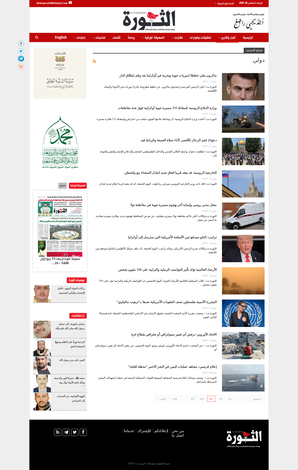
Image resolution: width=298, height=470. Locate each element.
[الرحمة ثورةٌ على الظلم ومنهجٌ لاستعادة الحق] (42, 347)
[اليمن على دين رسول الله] (42, 365)
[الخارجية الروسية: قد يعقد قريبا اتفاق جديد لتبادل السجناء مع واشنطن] (243, 183)
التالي (162, 399)
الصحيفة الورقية (155, 37)
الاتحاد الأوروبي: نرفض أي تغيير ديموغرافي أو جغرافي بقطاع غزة (174, 334)
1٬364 (174, 399)
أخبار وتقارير (228, 37)
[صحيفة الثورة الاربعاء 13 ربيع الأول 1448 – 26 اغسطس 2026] (60, 225)
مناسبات (100, 37)
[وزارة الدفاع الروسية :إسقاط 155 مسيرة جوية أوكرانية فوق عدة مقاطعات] (243, 119)
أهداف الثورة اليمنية (225, 3)
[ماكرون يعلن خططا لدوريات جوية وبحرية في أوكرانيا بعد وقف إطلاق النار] (243, 86)
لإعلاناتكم (161, 431)
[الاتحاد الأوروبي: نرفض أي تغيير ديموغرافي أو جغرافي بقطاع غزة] (243, 345)
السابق (256, 399)
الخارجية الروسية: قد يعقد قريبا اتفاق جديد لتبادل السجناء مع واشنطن (170, 172)
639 (192, 399)
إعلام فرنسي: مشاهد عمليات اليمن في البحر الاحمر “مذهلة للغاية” (172, 366)
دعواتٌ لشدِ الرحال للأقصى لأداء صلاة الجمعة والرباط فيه (179, 140)
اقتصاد (116, 37)
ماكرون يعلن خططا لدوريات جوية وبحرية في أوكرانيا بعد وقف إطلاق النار (168, 75)
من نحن (178, 431)
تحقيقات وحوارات (200, 37)
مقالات (179, 37)
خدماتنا (129, 431)
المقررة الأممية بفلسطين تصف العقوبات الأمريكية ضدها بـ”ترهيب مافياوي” (167, 302)
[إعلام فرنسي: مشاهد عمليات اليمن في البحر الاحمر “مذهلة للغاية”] (243, 377)
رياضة (131, 37)
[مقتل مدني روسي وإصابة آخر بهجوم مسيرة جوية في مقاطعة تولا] (243, 216)
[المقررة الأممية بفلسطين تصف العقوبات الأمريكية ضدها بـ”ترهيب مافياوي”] (243, 313)
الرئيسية (248, 37)
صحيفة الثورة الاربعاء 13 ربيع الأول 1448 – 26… (60, 261)
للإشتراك (144, 431)
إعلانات (81, 37)
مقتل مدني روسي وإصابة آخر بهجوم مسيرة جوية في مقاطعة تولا (173, 205)
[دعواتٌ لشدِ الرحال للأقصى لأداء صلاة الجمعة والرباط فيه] (243, 151)
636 (220, 399)
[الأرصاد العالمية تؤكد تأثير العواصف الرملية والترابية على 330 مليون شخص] (243, 280)
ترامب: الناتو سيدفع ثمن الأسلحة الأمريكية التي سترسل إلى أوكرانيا (172, 237)
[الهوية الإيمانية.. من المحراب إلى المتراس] (42, 401)
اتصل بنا (178, 435)
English (61, 37)
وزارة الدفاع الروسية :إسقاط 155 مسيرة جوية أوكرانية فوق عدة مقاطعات (167, 108)
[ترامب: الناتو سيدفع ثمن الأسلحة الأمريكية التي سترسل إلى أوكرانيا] (243, 248)
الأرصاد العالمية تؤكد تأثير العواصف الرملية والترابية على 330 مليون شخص (167, 269)
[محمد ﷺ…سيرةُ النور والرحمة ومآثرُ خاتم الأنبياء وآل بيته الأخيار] (42, 383)
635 (230, 399)
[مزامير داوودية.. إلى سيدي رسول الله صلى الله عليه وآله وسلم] (42, 329)
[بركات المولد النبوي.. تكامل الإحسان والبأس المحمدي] (42, 294)
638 (202, 399)
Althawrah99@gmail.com (52, 3)
